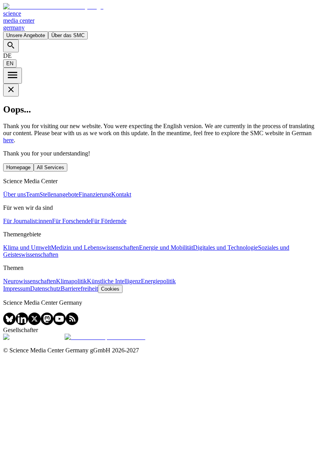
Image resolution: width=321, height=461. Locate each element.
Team (33, 194)
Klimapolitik (71, 281)
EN (9, 63)
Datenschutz (45, 288)
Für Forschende (71, 221)
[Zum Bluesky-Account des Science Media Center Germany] (9, 323)
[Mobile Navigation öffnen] (12, 76)
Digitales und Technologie (225, 247)
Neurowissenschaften (29, 281)
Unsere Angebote (25, 35)
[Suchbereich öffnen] (11, 45)
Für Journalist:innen (27, 221)
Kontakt (121, 194)
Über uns (14, 194)
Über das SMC (68, 35)
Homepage (18, 167)
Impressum (16, 288)
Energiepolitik (158, 281)
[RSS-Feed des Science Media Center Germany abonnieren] (72, 323)
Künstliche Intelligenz (114, 281)
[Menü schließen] (11, 90)
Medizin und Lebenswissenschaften (95, 247)
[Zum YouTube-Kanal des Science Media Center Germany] (59, 323)
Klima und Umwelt (27, 247)
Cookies (110, 289)
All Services (50, 167)
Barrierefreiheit (79, 288)
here (8, 140)
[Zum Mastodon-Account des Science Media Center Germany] (47, 323)
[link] (160, 17)
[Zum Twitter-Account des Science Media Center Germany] (34, 323)
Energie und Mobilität (166, 247)
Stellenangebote (59, 194)
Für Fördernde (108, 221)
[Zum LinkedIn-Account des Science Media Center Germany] (22, 323)
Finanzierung (95, 194)
